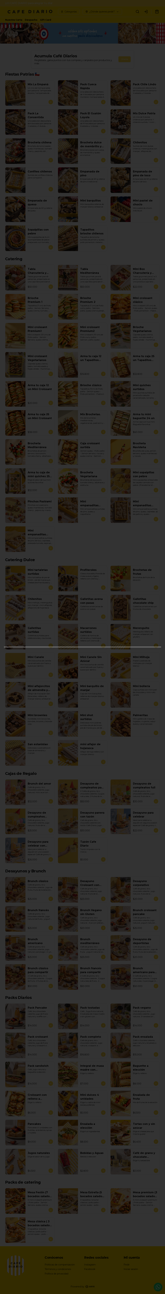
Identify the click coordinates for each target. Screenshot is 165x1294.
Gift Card (45, 19)
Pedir (127, 1264)
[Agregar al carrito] (51, 102)
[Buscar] (137, 12)
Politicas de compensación (60, 1264)
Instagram (90, 1264)
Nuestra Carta (13, 19)
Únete (124, 59)
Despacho (31, 19)
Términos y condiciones (58, 1269)
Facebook (89, 1269)
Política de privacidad (56, 1273)
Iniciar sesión (131, 1269)
